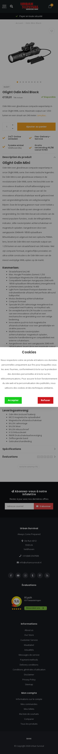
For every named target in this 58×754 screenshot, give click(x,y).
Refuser (45, 400)
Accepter (13, 400)
